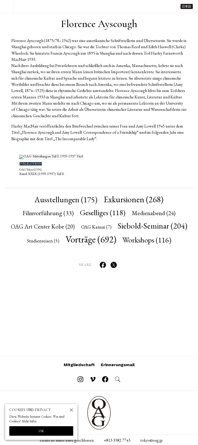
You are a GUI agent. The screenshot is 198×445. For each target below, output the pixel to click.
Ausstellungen (66, 199)
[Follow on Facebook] (105, 379)
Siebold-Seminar (152, 225)
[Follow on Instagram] (80, 379)
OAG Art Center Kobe (43, 226)
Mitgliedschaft (79, 364)
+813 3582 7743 (117, 440)
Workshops (146, 240)
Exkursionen (133, 199)
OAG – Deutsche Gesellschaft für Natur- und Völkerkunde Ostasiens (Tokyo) (40, 6)
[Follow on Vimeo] (93, 379)
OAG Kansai (96, 227)
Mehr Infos (29, 421)
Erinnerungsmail (118, 364)
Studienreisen (43, 241)
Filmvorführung (48, 213)
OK (41, 431)
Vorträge (90, 239)
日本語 (186, 6)
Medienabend (154, 213)
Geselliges (103, 212)
